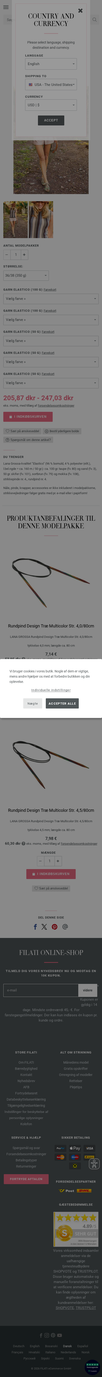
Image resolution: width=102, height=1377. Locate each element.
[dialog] (51, 688)
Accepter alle (62, 703)
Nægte (33, 703)
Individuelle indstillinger (51, 690)
